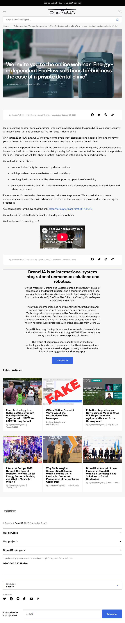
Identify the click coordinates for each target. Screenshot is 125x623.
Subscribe (112, 614)
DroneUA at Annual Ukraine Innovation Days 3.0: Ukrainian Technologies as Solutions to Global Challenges (101, 474)
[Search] (118, 19)
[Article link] (22, 404)
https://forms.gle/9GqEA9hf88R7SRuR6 (70, 208)
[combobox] (62, 19)
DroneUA (19, 523)
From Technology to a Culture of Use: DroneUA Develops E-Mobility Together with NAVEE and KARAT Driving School (20, 415)
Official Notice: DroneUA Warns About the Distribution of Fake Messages (60, 414)
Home (6, 26)
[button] (4, 11)
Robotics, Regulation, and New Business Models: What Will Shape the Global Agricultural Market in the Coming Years (102, 415)
